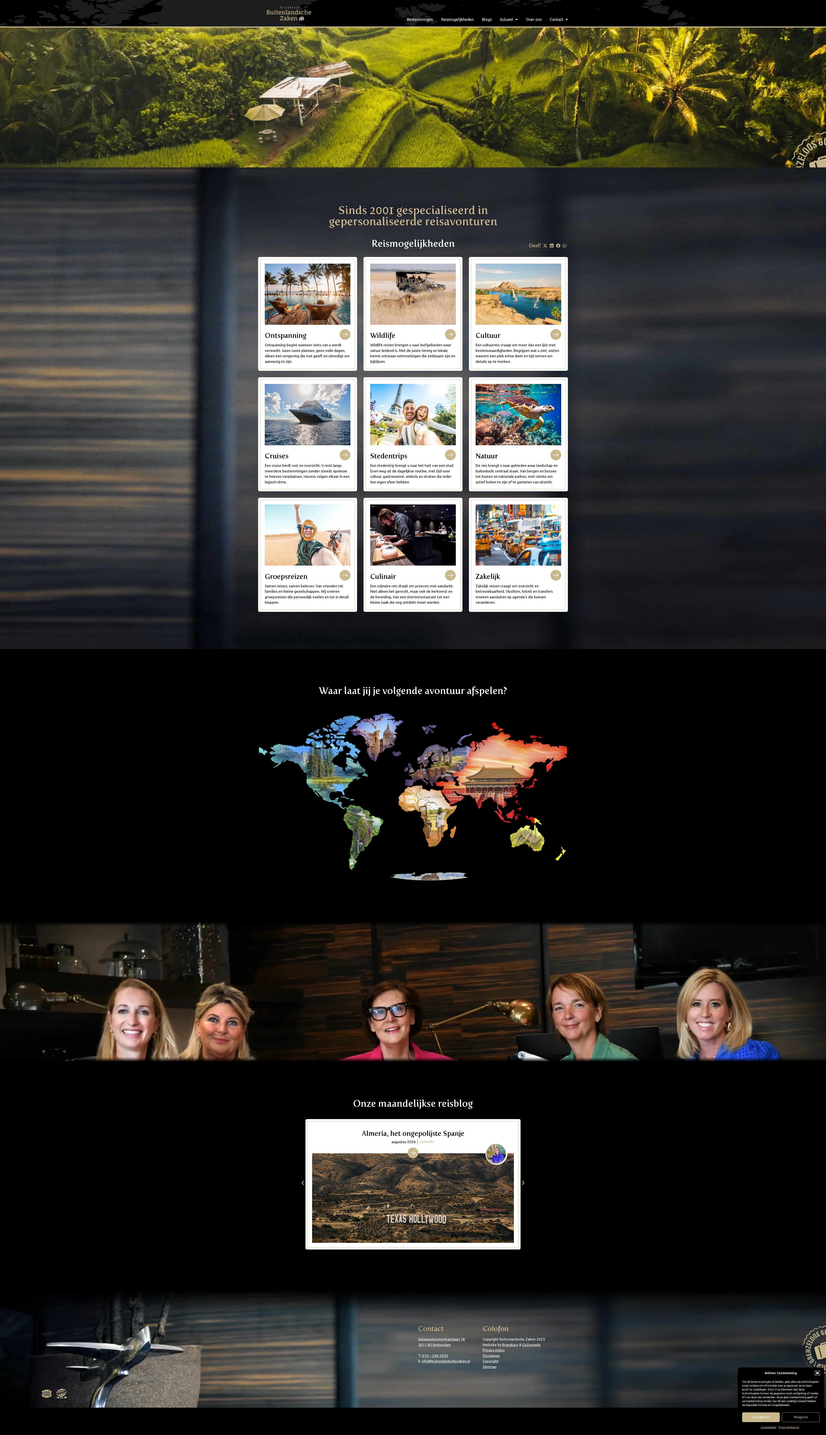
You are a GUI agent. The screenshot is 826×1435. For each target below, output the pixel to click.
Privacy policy (494, 1350)
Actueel (506, 19)
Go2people (531, 1345)
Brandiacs (510, 1345)
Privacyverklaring (788, 1427)
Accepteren (761, 1417)
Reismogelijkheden (457, 19)
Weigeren (801, 1417)
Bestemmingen (420, 19)
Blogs (487, 19)
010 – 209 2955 (435, 1356)
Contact (556, 19)
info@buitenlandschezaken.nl (446, 1361)
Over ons (534, 19)
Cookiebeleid (768, 1427)
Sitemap (489, 1367)
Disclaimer (491, 1356)
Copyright (491, 1361)
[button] (817, 1373)
